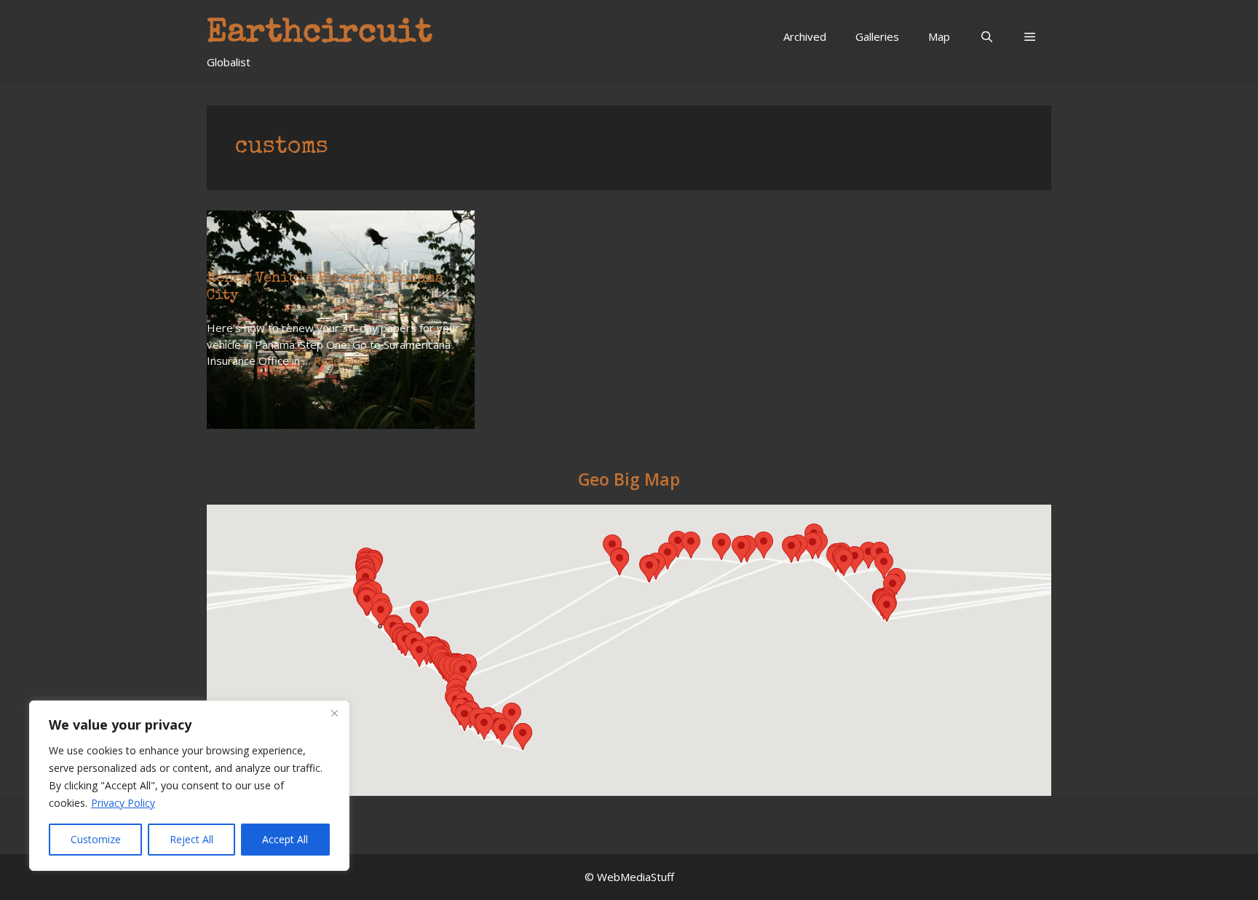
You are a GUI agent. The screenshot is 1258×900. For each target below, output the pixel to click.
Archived (804, 36)
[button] (1029, 36)
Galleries (877, 36)
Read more (342, 360)
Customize (96, 839)
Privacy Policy (123, 803)
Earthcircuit (319, 33)
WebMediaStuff (635, 876)
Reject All (191, 839)
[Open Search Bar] (986, 36)
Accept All (285, 839)
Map (939, 36)
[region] (189, 785)
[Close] (334, 713)
